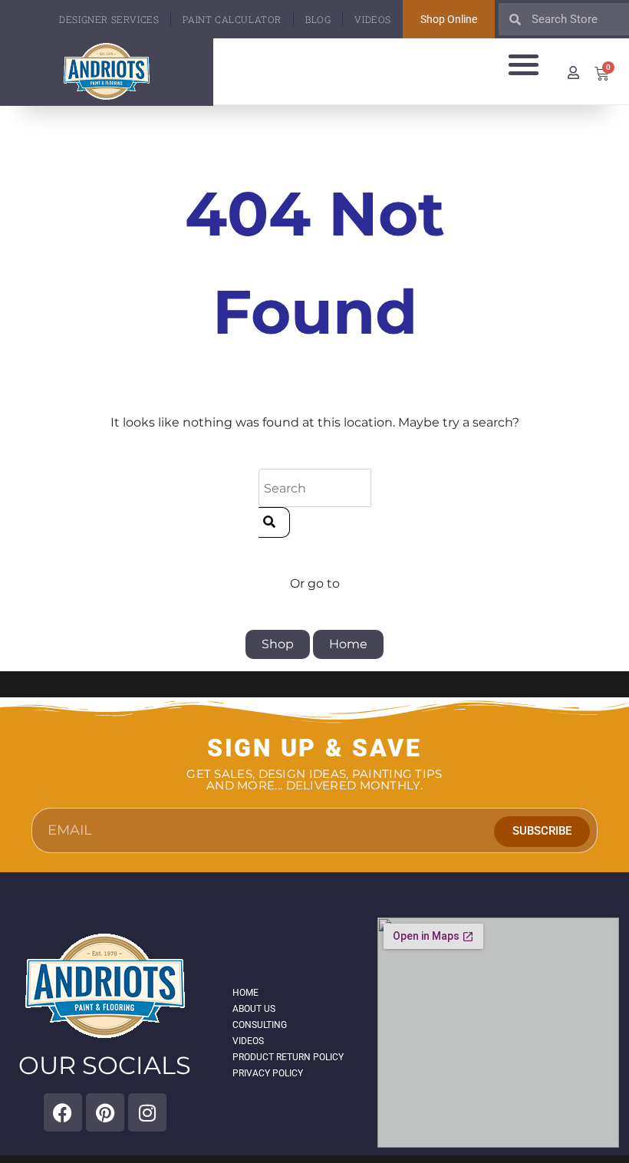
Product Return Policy (288, 1057)
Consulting (259, 1025)
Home (348, 644)
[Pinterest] (105, 1112)
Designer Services (109, 19)
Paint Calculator (232, 19)
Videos (372, 19)
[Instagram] (147, 1112)
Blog (318, 19)
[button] (524, 64)
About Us (253, 1008)
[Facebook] (63, 1112)
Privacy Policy (267, 1073)
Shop (278, 644)
